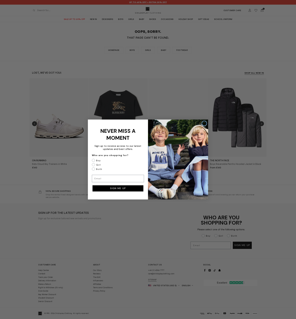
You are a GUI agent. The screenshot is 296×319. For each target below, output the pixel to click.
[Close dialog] (204, 123)
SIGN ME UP (118, 188)
